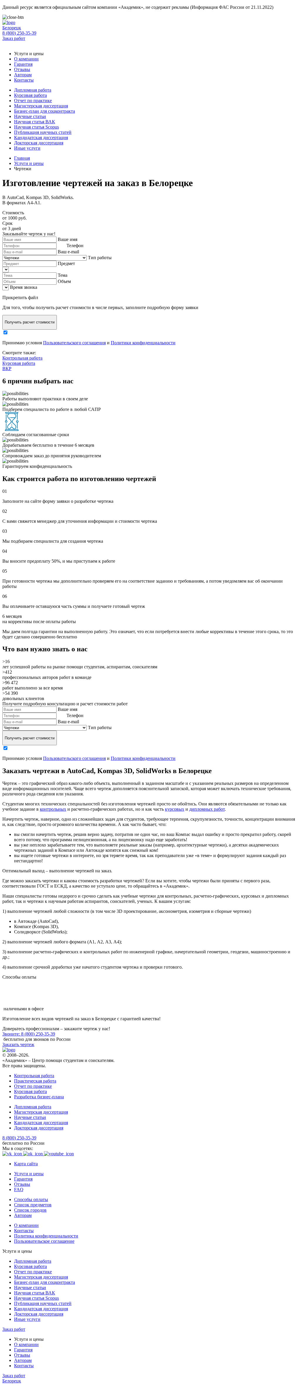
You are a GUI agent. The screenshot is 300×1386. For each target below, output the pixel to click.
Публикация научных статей (42, 132)
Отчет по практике (33, 100)
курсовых (174, 809)
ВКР (6, 368)
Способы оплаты (31, 1199)
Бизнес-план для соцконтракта (44, 111)
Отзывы (22, 69)
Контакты (24, 79)
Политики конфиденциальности (143, 342)
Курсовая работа (30, 95)
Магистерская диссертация (41, 105)
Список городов (30, 1210)
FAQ (18, 1189)
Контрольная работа (22, 357)
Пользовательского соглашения (74, 342)
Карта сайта (26, 1163)
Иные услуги (27, 148)
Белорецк (11, 27)
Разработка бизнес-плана (39, 1096)
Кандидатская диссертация (41, 137)
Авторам (23, 74)
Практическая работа (35, 1080)
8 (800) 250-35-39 (19, 33)
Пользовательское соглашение (44, 1241)
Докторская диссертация (38, 142)
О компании (26, 58)
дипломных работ (207, 809)
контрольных (53, 809)
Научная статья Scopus (36, 126)
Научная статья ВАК (34, 121)
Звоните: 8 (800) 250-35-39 (28, 1033)
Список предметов (33, 1204)
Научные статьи (30, 116)
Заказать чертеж (18, 1044)
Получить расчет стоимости (29, 322)
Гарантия (23, 64)
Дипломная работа (32, 89)
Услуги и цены (29, 1173)
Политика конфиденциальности (46, 1235)
